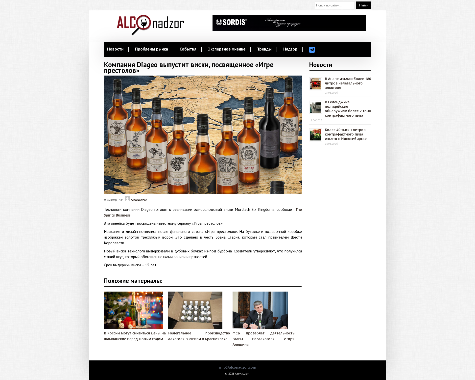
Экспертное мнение (226, 49)
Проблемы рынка (151, 49)
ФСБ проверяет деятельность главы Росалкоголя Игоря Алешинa (263, 339)
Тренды (264, 49)
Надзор (290, 49)
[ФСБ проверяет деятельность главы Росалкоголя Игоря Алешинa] (260, 327)
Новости (115, 49)
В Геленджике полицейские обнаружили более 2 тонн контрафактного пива (348, 109)
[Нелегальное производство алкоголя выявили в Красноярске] (195, 327)
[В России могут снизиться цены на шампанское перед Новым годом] (133, 327)
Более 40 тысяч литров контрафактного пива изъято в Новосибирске (346, 134)
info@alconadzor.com (237, 367)
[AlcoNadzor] (150, 34)
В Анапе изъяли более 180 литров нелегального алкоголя (348, 83)
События (188, 49)
